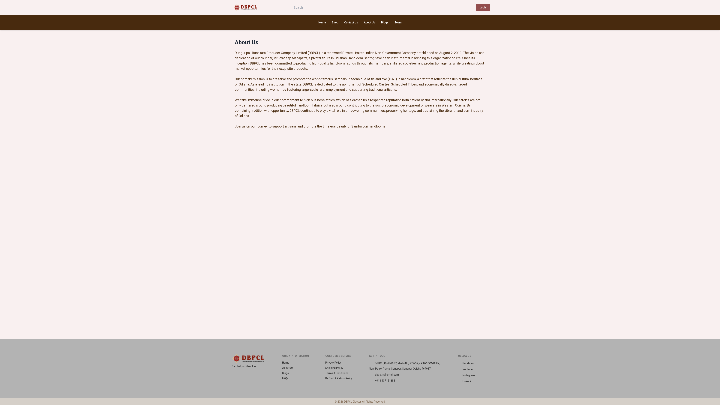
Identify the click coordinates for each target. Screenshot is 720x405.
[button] (279, 7)
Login (483, 7)
